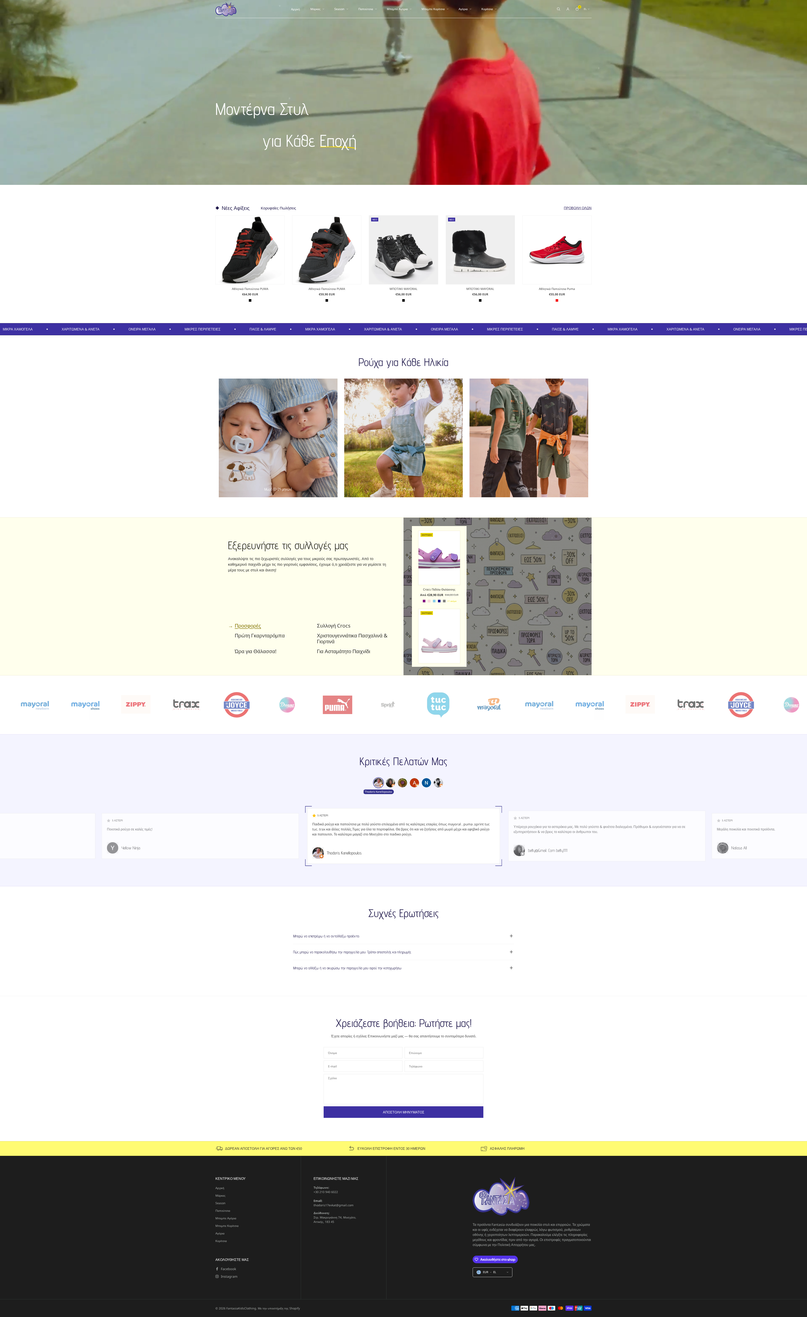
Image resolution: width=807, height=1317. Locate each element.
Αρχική (295, 9)
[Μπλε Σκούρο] (439, 601)
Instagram (229, 1276)
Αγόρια (463, 9)
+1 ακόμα (451, 601)
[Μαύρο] (250, 300)
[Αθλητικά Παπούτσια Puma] (557, 250)
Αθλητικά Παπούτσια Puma (557, 289)
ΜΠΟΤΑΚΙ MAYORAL (403, 289)
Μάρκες (315, 9)
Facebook (228, 1269)
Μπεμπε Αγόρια (397, 9)
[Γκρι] (444, 601)
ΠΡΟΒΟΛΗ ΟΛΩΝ (578, 208)
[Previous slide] (215, 259)
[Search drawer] (558, 9)
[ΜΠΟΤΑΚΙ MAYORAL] (403, 250)
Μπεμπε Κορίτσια (433, 9)
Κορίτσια (487, 9)
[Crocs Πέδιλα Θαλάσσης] (439, 558)
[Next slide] (591, 259)
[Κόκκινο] (556, 300)
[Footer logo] (501, 1196)
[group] (378, 782)
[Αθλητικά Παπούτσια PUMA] (250, 250)
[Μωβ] (424, 601)
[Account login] (567, 9)
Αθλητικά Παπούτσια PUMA (250, 289)
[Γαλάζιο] (434, 601)
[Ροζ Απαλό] (429, 601)
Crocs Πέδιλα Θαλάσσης (439, 589)
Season (339, 9)
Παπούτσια (365, 9)
